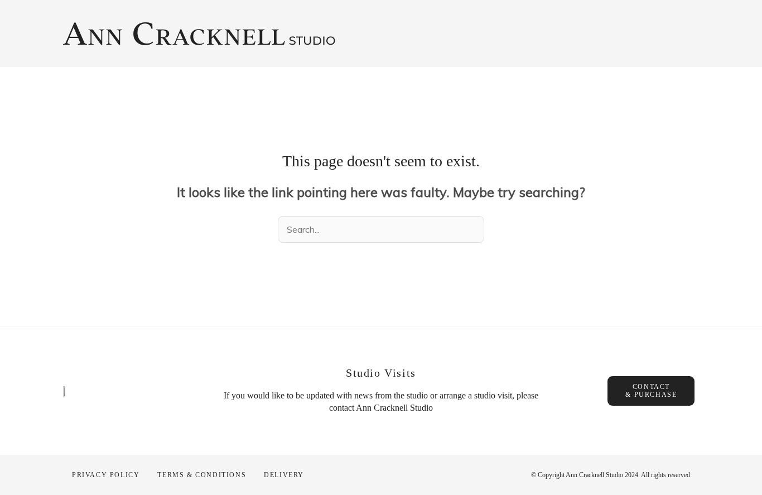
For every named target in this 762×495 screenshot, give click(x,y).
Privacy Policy (105, 475)
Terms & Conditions (201, 475)
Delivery (284, 475)
